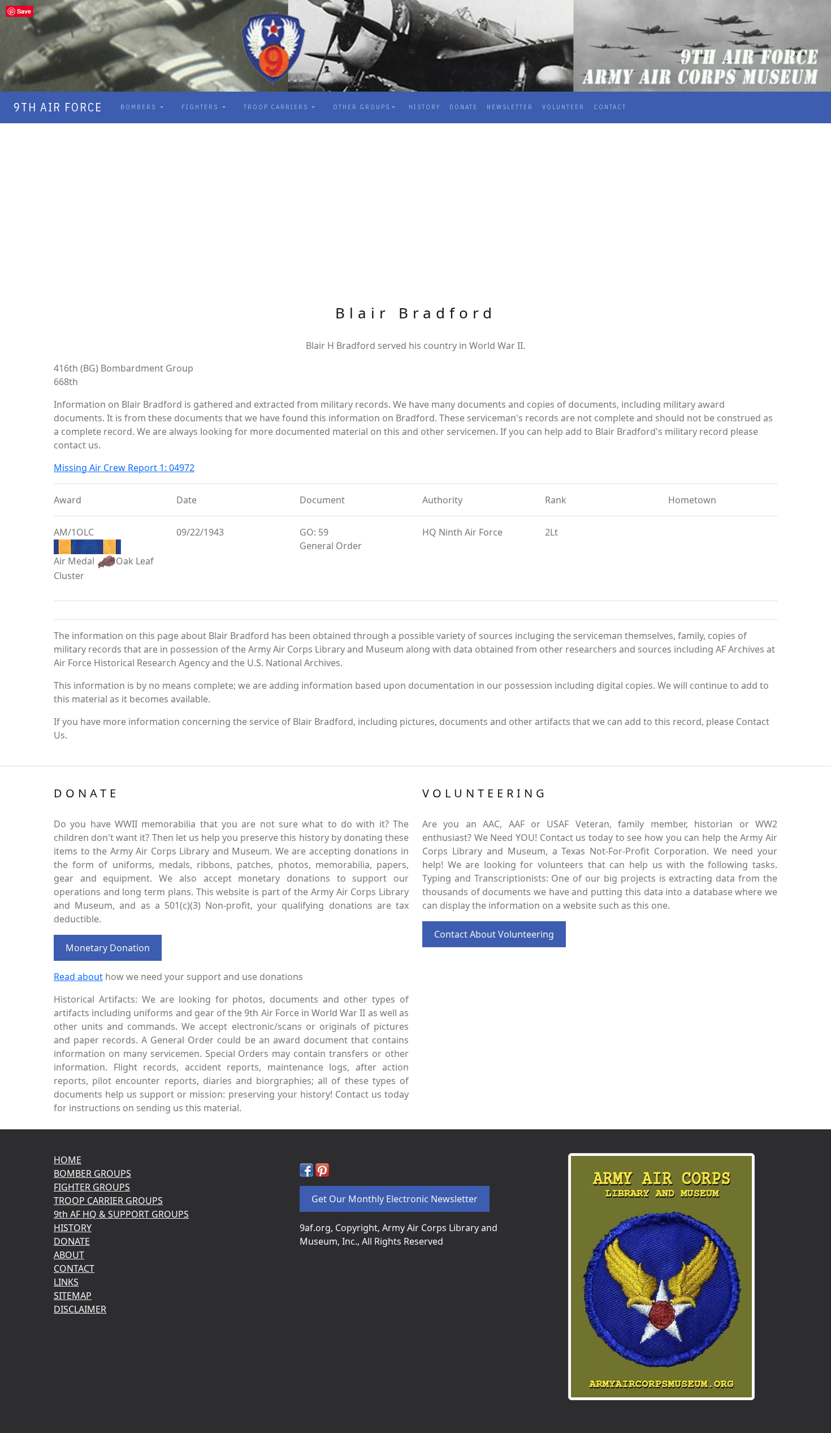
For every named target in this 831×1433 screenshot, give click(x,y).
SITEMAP (73, 1295)
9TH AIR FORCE (54, 107)
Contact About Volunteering (494, 934)
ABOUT (69, 1255)
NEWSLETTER (510, 107)
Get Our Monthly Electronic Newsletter (394, 1199)
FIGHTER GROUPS (92, 1187)
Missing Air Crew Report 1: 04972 (124, 467)
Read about (78, 976)
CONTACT (610, 107)
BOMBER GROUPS (92, 1173)
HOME (67, 1160)
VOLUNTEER (563, 107)
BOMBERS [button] (139, 107)
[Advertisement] (415, 208)
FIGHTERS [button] (200, 107)
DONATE (463, 107)
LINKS (66, 1282)
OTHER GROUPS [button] (361, 107)
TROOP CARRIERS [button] (277, 107)
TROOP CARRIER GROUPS (108, 1200)
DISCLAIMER (80, 1309)
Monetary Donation (108, 948)
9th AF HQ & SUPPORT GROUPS (121, 1214)
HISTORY (424, 107)
